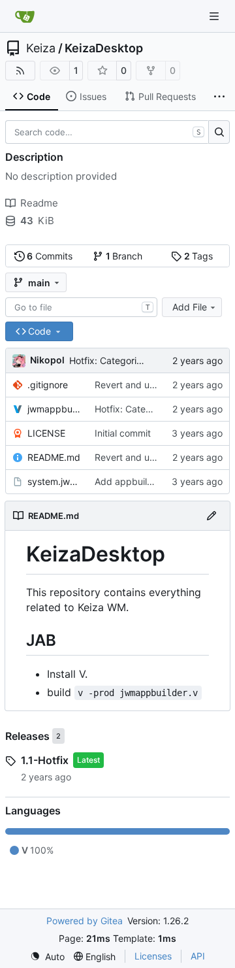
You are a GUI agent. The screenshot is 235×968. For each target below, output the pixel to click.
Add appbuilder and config (152, 481)
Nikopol (47, 359)
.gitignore (47, 384)
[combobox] (81, 307)
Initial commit (123, 433)
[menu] (47, 956)
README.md (53, 457)
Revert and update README (154, 384)
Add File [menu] (189, 306)
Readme (39, 203)
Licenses (153, 955)
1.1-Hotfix (45, 760)
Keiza (40, 48)
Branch (124, 255)
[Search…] (219, 132)
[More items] (219, 96)
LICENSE (46, 433)
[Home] (25, 16)
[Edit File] (211, 515)
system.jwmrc (54, 481)
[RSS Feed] (20, 70)
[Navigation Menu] (215, 16)
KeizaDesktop (104, 48)
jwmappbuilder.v (54, 408)
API (198, 955)
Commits (49, 255)
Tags (198, 255)
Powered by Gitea (84, 920)
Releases (27, 736)
